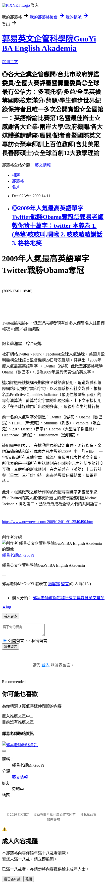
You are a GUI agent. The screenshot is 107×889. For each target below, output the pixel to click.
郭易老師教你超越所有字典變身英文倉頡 (69, 598)
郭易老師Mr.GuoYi (18, 555)
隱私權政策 (88, 814)
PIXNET (23, 814)
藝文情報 (43, 165)
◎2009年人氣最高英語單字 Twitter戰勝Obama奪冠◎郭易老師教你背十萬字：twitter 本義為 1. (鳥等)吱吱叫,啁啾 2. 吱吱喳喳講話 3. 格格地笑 (58, 225)
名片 (16, 187)
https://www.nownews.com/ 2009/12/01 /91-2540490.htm (47, 522)
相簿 (16, 175)
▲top (6, 606)
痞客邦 (54, 584)
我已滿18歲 (12, 879)
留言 (65, 584)
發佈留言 (10, 647)
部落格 (18, 181)
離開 (28, 879)
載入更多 (10, 616)
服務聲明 (53, 820)
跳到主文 (10, 62)
